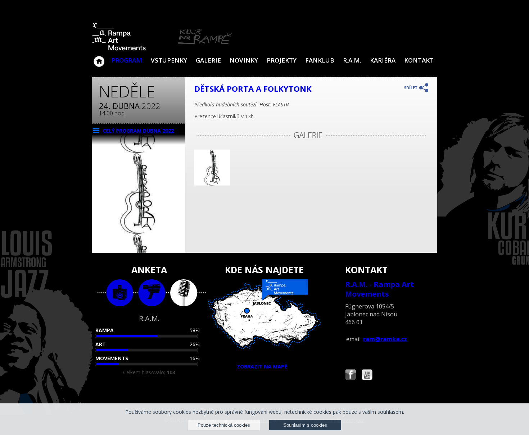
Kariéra (382, 60)
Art (100, 344)
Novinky (244, 60)
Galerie (208, 60)
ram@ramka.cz (385, 339)
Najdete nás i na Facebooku (350, 375)
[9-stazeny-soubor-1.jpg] (212, 183)
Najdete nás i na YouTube (367, 375)
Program (126, 60)
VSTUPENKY (169, 60)
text (183, 292)
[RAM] (162, 49)
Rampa (104, 330)
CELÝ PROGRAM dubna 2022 (138, 130)
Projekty (282, 60)
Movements (111, 358)
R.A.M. (352, 60)
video (151, 292)
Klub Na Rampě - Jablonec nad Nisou (99, 58)
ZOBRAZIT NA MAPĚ (262, 366)
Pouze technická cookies (224, 425)
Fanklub (319, 60)
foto (119, 292)
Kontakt (419, 60)
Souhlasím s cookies (305, 425)
